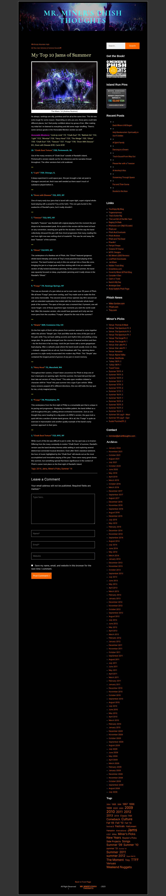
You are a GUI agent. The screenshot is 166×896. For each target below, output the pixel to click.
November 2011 (115, 648)
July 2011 (113, 663)
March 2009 (114, 763)
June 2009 (113, 752)
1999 (109, 808)
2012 (127, 812)
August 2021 (114, 459)
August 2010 (114, 702)
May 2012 (113, 627)
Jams (44, 468)
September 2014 (116, 537)
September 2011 (116, 656)
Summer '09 (114, 844)
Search (132, 46)
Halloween (131, 826)
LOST (108, 834)
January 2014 (114, 559)
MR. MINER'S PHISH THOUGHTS (83, 16)
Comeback (113, 819)
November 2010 (116, 691)
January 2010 (114, 727)
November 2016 (116, 505)
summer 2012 (115, 855)
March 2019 (114, 480)
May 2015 (113, 523)
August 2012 (114, 616)
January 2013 (114, 598)
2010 (110, 811)
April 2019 (113, 477)
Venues (111, 863)
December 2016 (115, 502)
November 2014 (116, 534)
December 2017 (115, 491)
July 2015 (113, 520)
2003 (121, 808)
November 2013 (116, 566)
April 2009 (113, 760)
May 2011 (113, 670)
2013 (109, 815)
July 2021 (113, 462)
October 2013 (115, 570)
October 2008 (115, 781)
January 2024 (115, 448)
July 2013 (113, 577)
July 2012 (113, 620)
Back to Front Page (83, 882)
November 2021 (115, 451)
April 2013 (113, 588)
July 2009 (113, 749)
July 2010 (113, 706)
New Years (113, 837)
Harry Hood (39, 367)
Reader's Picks (129, 838)
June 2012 (113, 623)
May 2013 (113, 584)
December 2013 (115, 562)
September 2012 (116, 613)
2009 (129, 807)
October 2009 (115, 738)
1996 (119, 804)
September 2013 (116, 573)
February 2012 (115, 638)
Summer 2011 (116, 852)
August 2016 (114, 512)
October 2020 (115, 466)
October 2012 (114, 609)
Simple (37, 325)
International (121, 831)
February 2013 (115, 595)
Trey (127, 860)
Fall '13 (128, 823)
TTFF (135, 859)
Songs (126, 841)
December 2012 (115, 602)
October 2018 (115, 484)
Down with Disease (42, 195)
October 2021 (114, 455)
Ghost (37, 250)
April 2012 (113, 631)
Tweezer (37, 218)
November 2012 (115, 605)
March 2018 (114, 487)
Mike (114, 834)
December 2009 (116, 731)
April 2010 (113, 717)
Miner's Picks (54, 468)
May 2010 (113, 713)
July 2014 (113, 545)
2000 (115, 808)
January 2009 (115, 770)
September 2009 (116, 742)
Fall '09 (110, 822)
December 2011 (115, 645)
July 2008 (113, 792)
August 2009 (114, 745)
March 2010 (114, 720)
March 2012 (114, 634)
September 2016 (116, 509)
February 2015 (115, 527)
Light (36, 173)
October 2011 (114, 652)
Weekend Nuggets (119, 867)
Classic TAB (126, 815)
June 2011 (113, 666)
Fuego (37, 286)
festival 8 (110, 826)
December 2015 (115, 516)
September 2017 (116, 494)
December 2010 (115, 688)
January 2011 (114, 684)
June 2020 (113, 469)
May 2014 (113, 552)
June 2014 (113, 548)
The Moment (115, 859)
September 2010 (116, 699)
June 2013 (113, 580)
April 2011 (113, 674)
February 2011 (115, 681)
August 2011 (114, 659)
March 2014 (114, 555)
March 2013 (114, 591)
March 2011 (114, 677)
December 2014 (115, 530)
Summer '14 (66, 468)
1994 (108, 804)
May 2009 (113, 756)
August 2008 (114, 788)
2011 (119, 812)
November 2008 (116, 778)
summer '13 (112, 848)
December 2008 (116, 774)
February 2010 (115, 724)
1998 (131, 804)
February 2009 (115, 767)
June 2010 (113, 709)
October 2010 (115, 695)
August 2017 (114, 498)
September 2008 (116, 785)
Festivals (120, 826)
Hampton (110, 830)
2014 (39, 468)
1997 (125, 804)
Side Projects (113, 841)
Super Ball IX (131, 856)
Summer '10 (130, 844)
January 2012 (114, 641)
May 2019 (113, 473)
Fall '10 (119, 822)
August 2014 (114, 541)
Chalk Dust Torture (43, 150)
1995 (114, 804)
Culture (126, 819)
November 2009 (116, 734)
